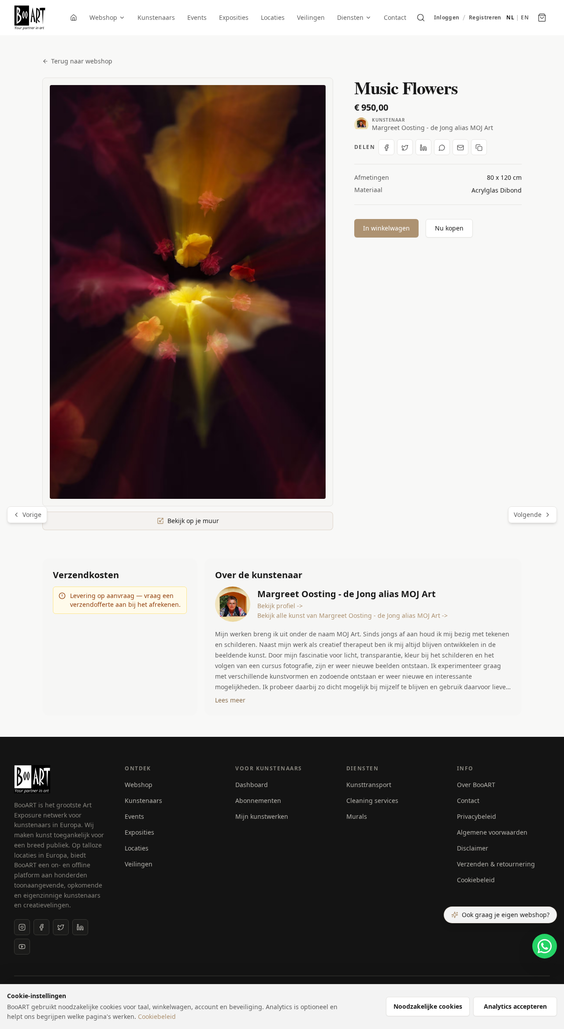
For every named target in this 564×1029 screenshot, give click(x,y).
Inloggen (446, 17)
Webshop (103, 17)
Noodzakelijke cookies (427, 1006)
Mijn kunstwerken (261, 816)
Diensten (350, 17)
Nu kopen (449, 228)
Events (197, 17)
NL (510, 17)
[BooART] (29, 17)
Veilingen (311, 17)
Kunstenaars (156, 17)
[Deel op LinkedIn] (423, 148)
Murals (356, 816)
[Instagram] (22, 927)
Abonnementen (258, 800)
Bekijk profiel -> (280, 606)
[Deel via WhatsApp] (442, 148)
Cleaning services (372, 800)
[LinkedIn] (80, 927)
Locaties (273, 17)
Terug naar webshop (81, 61)
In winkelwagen (386, 228)
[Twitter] (61, 927)
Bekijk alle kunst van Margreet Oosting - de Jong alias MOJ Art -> (352, 615)
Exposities (234, 17)
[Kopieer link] (479, 148)
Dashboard (251, 784)
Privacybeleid (476, 816)
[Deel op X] (405, 148)
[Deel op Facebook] (386, 148)
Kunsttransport (368, 784)
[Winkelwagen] (542, 18)
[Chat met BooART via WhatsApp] (544, 946)
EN (525, 17)
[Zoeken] (421, 18)
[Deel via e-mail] (460, 148)
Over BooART (476, 784)
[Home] (73, 18)
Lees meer (230, 700)
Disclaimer (472, 848)
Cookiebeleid (476, 880)
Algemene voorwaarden (492, 832)
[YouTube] (22, 947)
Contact (395, 17)
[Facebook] (41, 927)
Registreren (485, 17)
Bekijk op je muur (193, 520)
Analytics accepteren (515, 1006)
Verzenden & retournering (496, 864)
